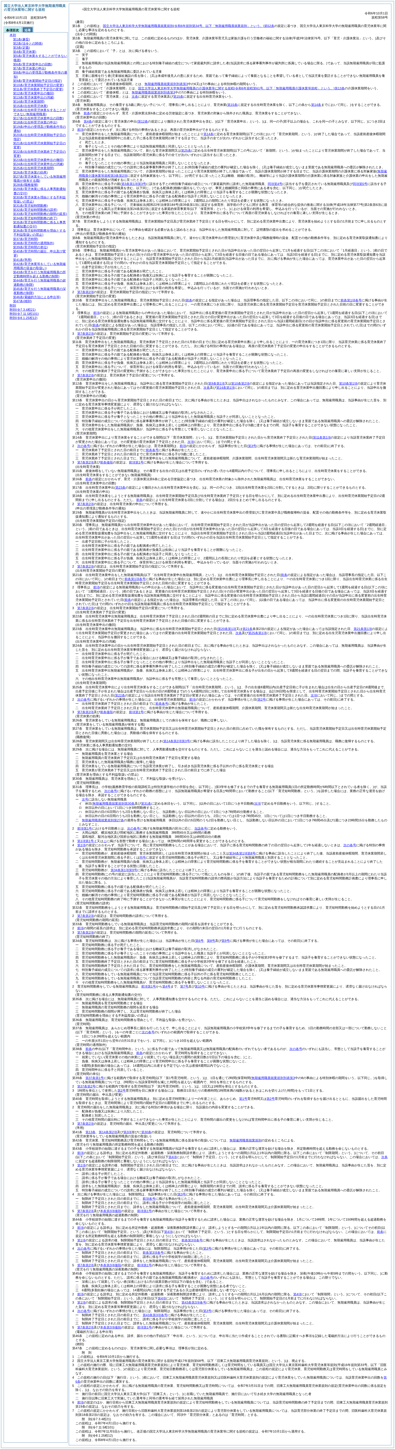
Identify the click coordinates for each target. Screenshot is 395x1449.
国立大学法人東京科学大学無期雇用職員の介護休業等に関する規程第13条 (241, 88)
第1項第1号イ (87, 841)
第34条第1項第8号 (242, 853)
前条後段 (106, 462)
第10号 (200, 986)
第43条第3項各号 (193, 1302)
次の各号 (83, 446)
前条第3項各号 (192, 1240)
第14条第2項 (108, 1132)
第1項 (81, 845)
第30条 (146, 1132)
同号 (142, 857)
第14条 (208, 134)
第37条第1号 (94, 1078)
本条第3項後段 (110, 1211)
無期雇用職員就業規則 (246, 1140)
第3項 (127, 1132)
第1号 (243, 1099)
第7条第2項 (85, 292)
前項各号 (149, 1198)
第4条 (88, 121)
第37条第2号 (86, 1086)
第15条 (178, 96)
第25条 (186, 150)
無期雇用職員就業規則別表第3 (166, 84)
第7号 (184, 986)
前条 (87, 113)
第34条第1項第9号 (124, 870)
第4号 (166, 986)
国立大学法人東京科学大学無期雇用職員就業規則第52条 (188, 26)
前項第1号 (136, 462)
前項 (80, 129)
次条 (135, 96)
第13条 (90, 1132)
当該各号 (200, 828)
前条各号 (152, 450)
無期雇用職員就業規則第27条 (103, 820)
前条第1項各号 (351, 300)
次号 (85, 799)
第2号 (121, 1090)
